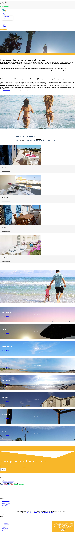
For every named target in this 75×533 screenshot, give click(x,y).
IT (1, 8)
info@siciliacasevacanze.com (5, 3)
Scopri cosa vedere (5, 316)
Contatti (4, 26)
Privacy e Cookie (5, 505)
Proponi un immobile (6, 503)
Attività (4, 24)
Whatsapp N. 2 (21, 484)
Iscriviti (3, 469)
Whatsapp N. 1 (16, 484)
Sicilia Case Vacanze (6, 90)
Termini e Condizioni (5, 504)
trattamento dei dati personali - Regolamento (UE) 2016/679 (16, 467)
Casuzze (6, 17)
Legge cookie (63, 530)
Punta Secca (6, 18)
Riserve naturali (5, 23)
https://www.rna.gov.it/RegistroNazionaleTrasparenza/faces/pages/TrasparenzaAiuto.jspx (38, 512)
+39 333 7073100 (3, 1)
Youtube (12, 484)
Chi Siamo (4, 14)
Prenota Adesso (3, 29)
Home (4, 13)
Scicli (5, 19)
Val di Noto (5, 20)
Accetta (63, 529)
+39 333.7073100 (4, 481)
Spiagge (4, 21)
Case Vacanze (5, 15)
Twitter (9, 484)
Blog (3, 25)
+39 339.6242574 (11, 481)
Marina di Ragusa (7, 16)
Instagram (6, 484)
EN (3, 8)
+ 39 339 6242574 (3, 2)
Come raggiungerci (5, 501)
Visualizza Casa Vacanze (6, 171)
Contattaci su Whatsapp (4, 6)
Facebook (1, 484)
